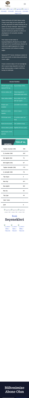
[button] (1, 11)
